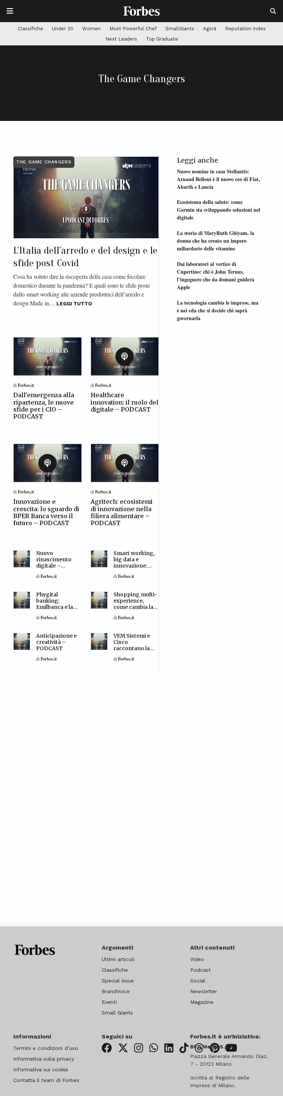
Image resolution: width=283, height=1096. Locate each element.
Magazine (201, 1002)
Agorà (209, 28)
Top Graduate (162, 39)
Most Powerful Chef (133, 28)
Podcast (200, 970)
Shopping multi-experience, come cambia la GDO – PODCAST (136, 603)
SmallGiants (179, 28)
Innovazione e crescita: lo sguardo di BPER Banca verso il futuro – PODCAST (46, 512)
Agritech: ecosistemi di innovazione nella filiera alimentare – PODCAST (122, 512)
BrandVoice (116, 991)
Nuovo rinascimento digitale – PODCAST (53, 562)
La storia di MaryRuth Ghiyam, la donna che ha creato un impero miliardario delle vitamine (215, 240)
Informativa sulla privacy (43, 1059)
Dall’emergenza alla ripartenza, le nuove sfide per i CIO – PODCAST (43, 405)
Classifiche (30, 28)
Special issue (118, 981)
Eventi (109, 1002)
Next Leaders (121, 39)
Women (91, 28)
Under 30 (62, 28)
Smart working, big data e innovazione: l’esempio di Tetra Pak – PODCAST (134, 568)
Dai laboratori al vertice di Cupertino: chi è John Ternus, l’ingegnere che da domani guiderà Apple (215, 275)
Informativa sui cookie (40, 1069)
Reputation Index (245, 28)
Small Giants (117, 1013)
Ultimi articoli (118, 959)
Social (197, 981)
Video (197, 959)
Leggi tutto (74, 303)
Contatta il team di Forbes (46, 1080)
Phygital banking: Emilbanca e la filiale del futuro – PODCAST (56, 606)
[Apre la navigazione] (9, 11)
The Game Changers (43, 161)
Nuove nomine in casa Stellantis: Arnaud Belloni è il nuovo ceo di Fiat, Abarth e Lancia (218, 179)
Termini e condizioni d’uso (45, 1048)
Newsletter (203, 991)
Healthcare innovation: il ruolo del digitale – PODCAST (124, 402)
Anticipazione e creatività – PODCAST (56, 642)
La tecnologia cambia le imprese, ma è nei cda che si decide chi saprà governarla (217, 310)
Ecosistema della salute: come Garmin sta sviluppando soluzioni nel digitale (218, 209)
